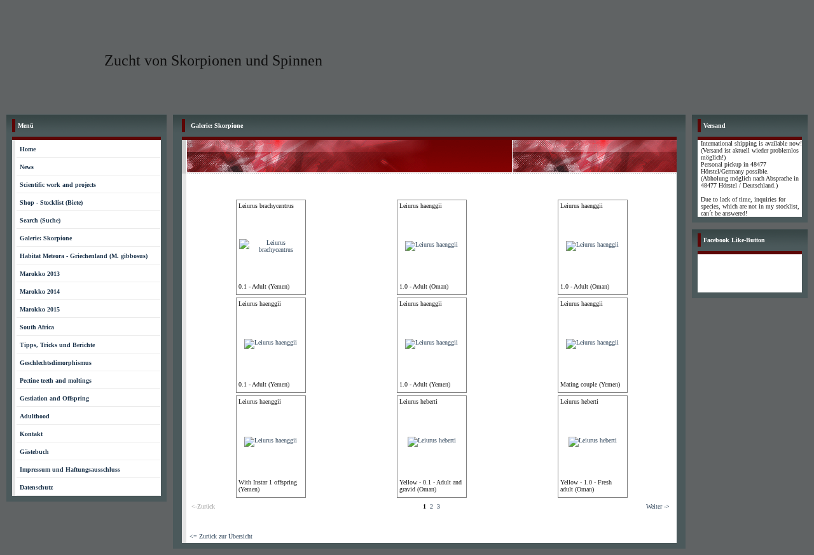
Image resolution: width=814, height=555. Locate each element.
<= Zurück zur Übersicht (221, 536)
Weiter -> (658, 506)
